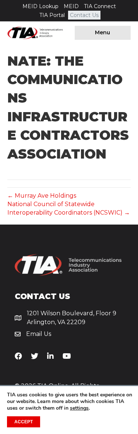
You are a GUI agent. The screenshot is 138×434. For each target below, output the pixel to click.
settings (79, 408)
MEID (71, 6)
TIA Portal (52, 15)
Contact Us (84, 15)
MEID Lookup (40, 6)
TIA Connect (100, 6)
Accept (23, 421)
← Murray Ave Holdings (41, 195)
